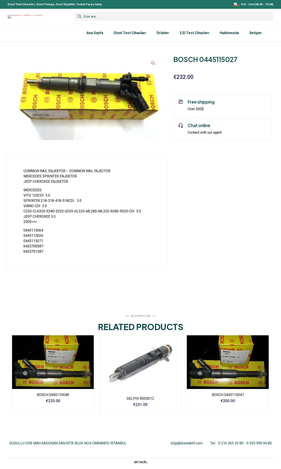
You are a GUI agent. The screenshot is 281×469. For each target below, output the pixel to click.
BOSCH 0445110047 (228, 395)
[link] (140, 461)
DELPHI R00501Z (140, 398)
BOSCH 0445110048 (53, 395)
